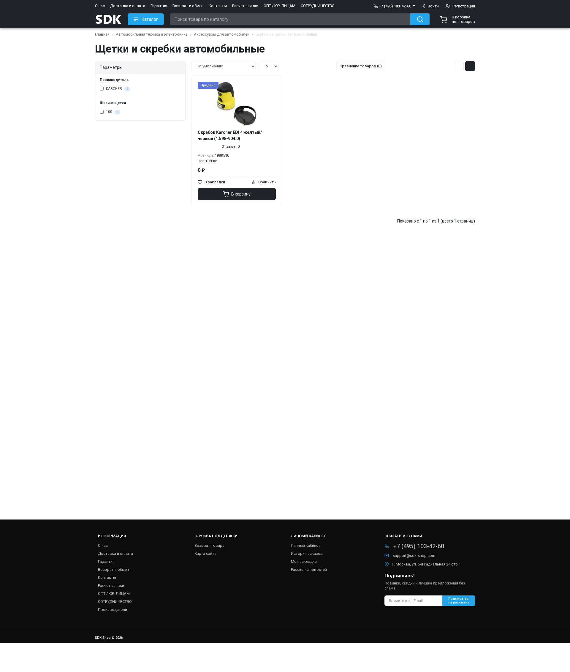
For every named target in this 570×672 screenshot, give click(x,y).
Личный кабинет (305, 545)
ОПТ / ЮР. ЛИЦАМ (279, 6)
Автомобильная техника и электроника (152, 34)
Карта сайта (205, 553)
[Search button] (420, 19)
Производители (112, 609)
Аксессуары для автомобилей (221, 34)
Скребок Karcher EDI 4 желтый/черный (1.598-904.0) (230, 135)
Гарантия (159, 6)
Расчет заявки (245, 6)
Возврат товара (209, 545)
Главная (102, 34)
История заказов (307, 553)
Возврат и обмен (187, 6)
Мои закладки (304, 561)
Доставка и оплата (127, 6)
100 (111, 112)
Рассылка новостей (309, 569)
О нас (100, 6)
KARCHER (116, 89)
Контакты (218, 6)
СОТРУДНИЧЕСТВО (318, 6)
